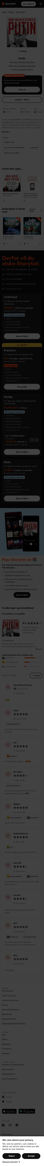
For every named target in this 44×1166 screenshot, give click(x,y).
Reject (12, 1156)
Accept (31, 1156)
